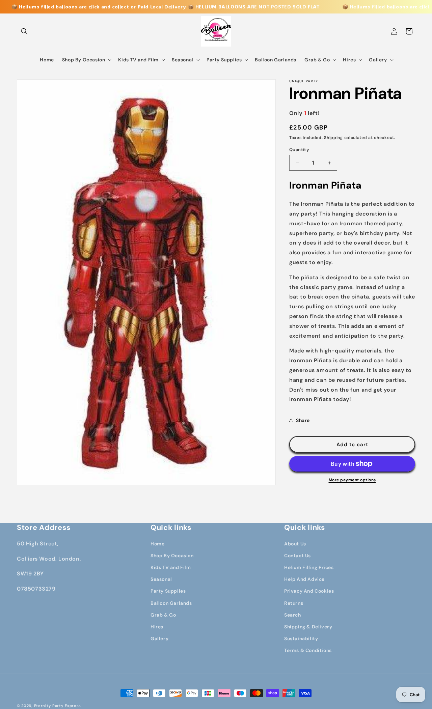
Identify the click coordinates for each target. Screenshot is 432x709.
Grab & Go (163, 615)
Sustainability (301, 638)
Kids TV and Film (171, 567)
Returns (293, 603)
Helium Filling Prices (309, 567)
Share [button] (303, 420)
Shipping (333, 137)
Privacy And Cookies (309, 591)
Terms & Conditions (308, 650)
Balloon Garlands (171, 603)
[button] (24, 31)
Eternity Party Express (57, 705)
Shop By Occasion (172, 555)
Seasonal (161, 579)
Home (157, 544)
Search (292, 615)
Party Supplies (168, 591)
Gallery (159, 638)
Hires (157, 627)
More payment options (352, 480)
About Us (295, 544)
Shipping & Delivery (308, 627)
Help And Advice (304, 579)
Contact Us (297, 555)
